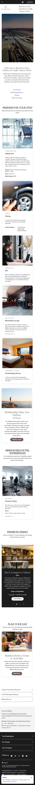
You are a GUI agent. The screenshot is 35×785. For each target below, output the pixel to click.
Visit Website (19, 599)
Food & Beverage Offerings (10, 694)
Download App (9, 333)
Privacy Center (20, 772)
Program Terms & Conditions (8, 772)
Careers (16, 770)
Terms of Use (22, 770)
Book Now (18, 673)
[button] (22, 2)
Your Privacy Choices (10, 774)
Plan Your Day (17, 98)
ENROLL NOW (17, 439)
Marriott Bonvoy (6, 699)
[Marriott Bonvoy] (29, 2)
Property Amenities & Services (11, 689)
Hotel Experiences (17, 92)
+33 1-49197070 (8, 723)
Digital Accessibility (21, 774)
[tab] (16, 604)
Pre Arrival (16, 90)
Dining (17, 95)
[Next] (23, 604)
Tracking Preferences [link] (7, 770)
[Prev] (13, 604)
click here (14, 781)
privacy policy (23, 779)
